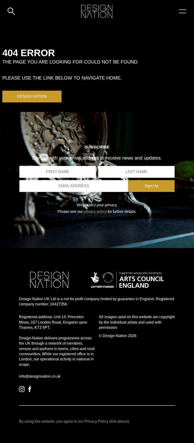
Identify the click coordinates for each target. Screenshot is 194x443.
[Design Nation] (49, 280)
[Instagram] (22, 389)
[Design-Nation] (96, 11)
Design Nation (32, 96)
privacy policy (95, 212)
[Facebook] (29, 389)
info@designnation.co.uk (40, 376)
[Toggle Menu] (182, 11)
